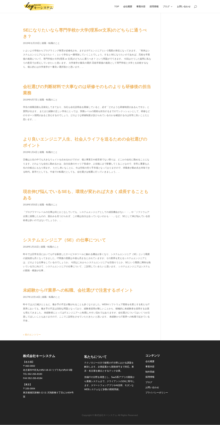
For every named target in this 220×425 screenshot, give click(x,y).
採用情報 (154, 6)
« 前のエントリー (32, 334)
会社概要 (127, 6)
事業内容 (140, 6)
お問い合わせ (184, 6)
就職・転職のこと (51, 43)
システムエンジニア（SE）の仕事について (64, 240)
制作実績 (149, 371)
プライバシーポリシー (156, 392)
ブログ (166, 6)
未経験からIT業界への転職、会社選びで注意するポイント (78, 290)
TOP (116, 6)
